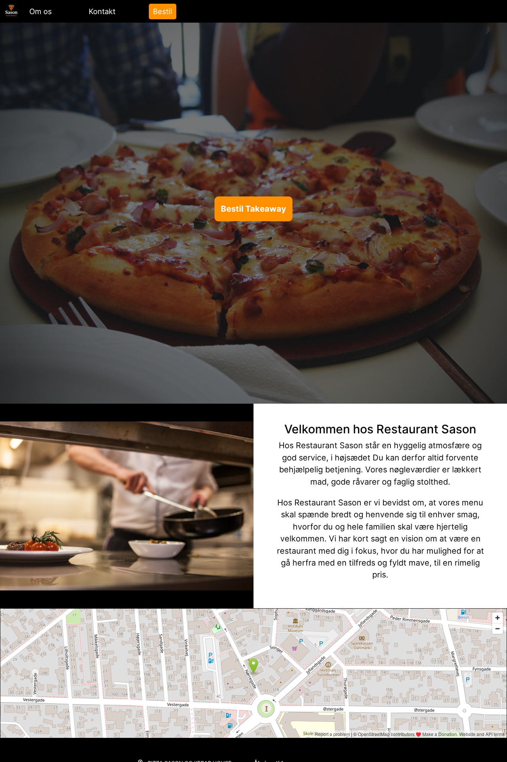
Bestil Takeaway (253, 209)
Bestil (162, 11)
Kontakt (102, 11)
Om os (40, 11)
